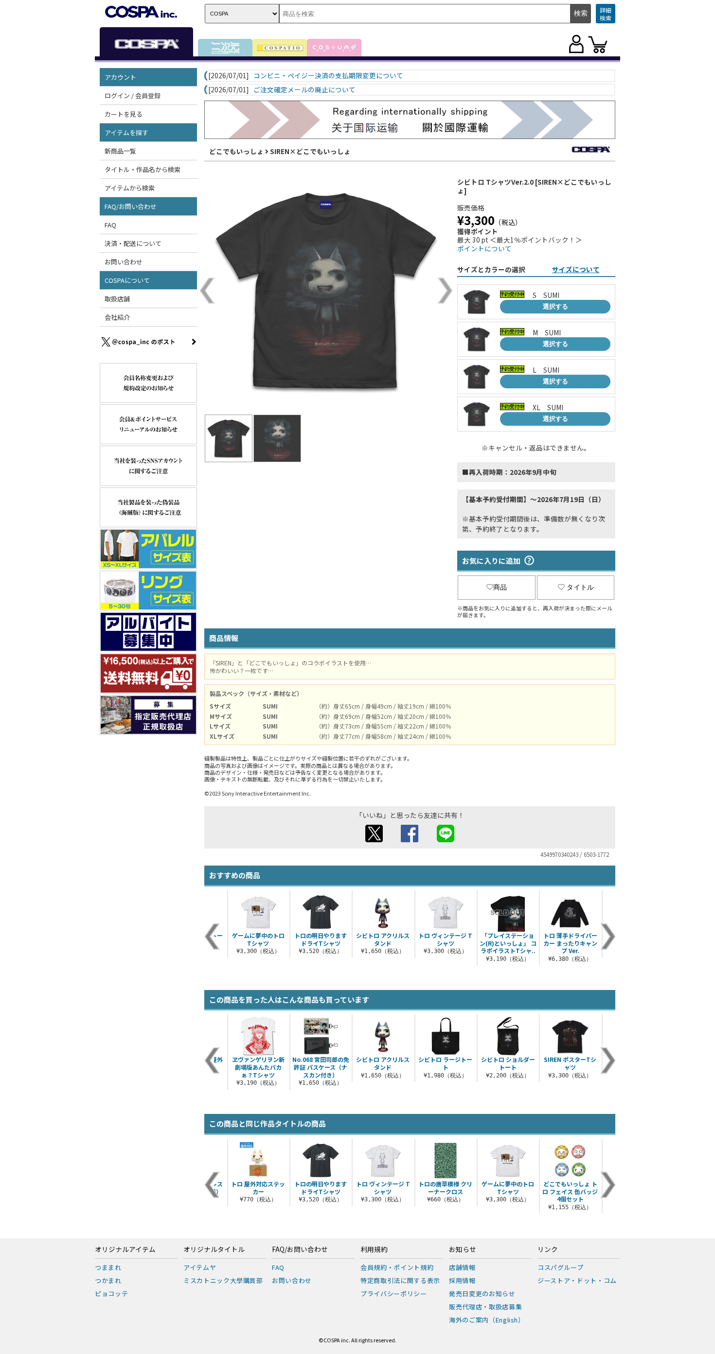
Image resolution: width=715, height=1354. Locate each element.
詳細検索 (605, 14)
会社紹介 (117, 317)
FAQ (110, 224)
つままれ (108, 1267)
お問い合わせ (124, 261)
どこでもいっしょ (236, 151)
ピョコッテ (111, 1293)
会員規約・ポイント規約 (396, 1267)
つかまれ (108, 1280)
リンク (547, 1249)
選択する (555, 306)
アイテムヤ (199, 1267)
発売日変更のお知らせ (482, 1293)
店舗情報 (462, 1267)
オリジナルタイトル (214, 1249)
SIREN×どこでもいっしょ (310, 151)
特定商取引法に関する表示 (400, 1280)
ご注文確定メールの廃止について (304, 90)
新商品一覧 (120, 151)
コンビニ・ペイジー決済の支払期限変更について (328, 75)
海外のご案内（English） (487, 1319)
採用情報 (462, 1280)
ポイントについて (484, 248)
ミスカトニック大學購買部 (223, 1280)
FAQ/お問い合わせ (300, 1249)
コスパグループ (560, 1267)
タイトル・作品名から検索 (142, 169)
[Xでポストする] (374, 839)
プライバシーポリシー (393, 1293)
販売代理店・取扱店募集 (485, 1306)
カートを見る (124, 114)
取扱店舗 (117, 298)
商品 (500, 587)
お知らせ (462, 1249)
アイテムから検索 (130, 187)
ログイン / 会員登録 (133, 95)
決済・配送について (133, 243)
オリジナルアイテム (125, 1249)
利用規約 (374, 1249)
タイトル (580, 587)
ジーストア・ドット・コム (577, 1280)
